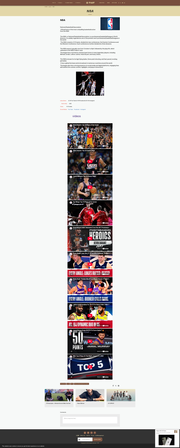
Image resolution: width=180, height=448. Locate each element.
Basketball (63, 383)
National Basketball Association (81, 383)
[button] (60, 3)
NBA (72, 383)
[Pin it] (118, 386)
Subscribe (97, 439)
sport (68, 383)
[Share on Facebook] (113, 386)
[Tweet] (115, 386)
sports (50, 6)
